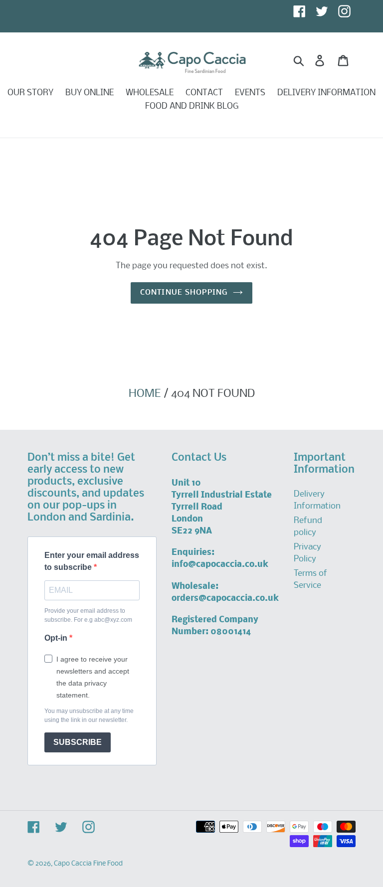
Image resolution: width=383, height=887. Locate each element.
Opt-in (56, 638)
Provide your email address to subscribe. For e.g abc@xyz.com (88, 615)
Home (145, 394)
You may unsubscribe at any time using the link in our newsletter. (89, 715)
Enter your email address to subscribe (91, 561)
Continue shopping (184, 293)
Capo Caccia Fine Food (88, 864)
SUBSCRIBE (77, 742)
